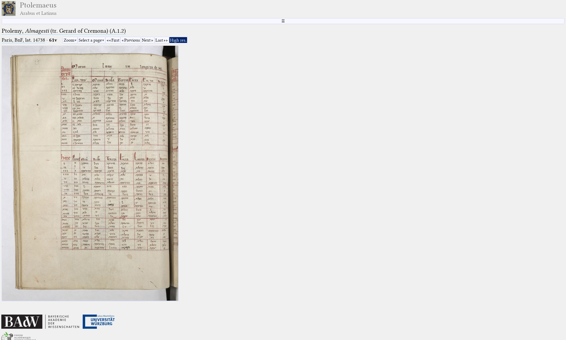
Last (159, 40)
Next (146, 40)
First (115, 40)
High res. (178, 40)
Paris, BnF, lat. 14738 (23, 40)
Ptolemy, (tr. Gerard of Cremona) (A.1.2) (64, 30)
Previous (132, 40)
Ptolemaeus (38, 8)
